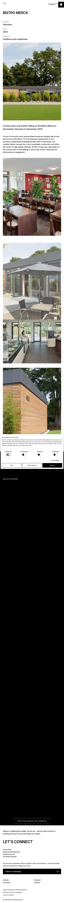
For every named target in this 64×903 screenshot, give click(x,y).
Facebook (6, 883)
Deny (11, 465)
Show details (55, 460)
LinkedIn (6, 880)
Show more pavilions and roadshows (32, 818)
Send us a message (13, 871)
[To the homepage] (61, 5)
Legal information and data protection (15, 889)
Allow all (52, 465)
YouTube (37, 883)
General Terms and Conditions (12, 892)
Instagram (37, 880)
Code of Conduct (8, 895)
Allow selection (32, 465)
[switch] (24, 454)
